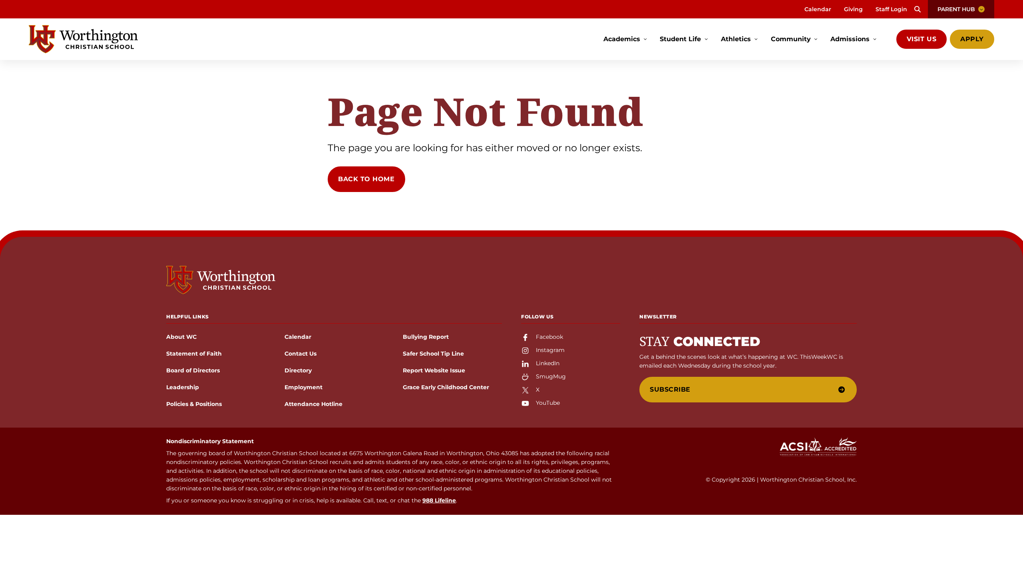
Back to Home (366, 179)
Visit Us (921, 39)
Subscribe (670, 389)
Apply (972, 39)
